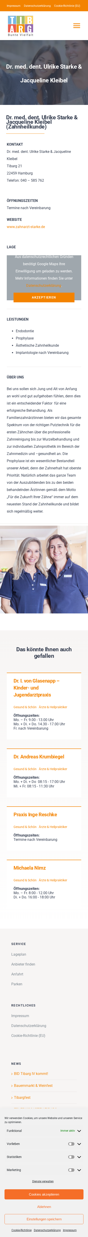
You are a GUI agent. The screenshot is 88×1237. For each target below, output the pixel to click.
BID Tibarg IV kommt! (31, 1074)
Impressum (70, 1230)
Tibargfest (22, 1097)
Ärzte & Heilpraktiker (53, 707)
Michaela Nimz (30, 868)
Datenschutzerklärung (47, 1230)
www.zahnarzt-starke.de (26, 227)
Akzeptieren (44, 297)
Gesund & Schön (25, 707)
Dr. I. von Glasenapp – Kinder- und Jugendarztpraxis (37, 688)
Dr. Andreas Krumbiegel (39, 757)
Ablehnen (44, 1207)
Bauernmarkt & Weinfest (33, 1085)
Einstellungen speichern (44, 1219)
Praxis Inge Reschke (35, 814)
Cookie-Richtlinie (22, 1230)
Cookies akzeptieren (44, 1194)
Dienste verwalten (43, 1181)
